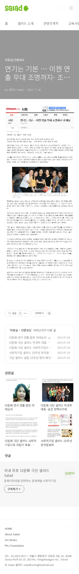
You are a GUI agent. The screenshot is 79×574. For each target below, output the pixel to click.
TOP (71, 529)
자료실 (14, 330)
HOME (8, 528)
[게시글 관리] (25, 313)
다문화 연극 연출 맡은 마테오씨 (28, 337)
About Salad (12, 534)
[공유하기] (20, 313)
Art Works (11, 540)
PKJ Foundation (14, 545)
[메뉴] (71, 8)
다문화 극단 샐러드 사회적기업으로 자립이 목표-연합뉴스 (30, 350)
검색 (62, 8)
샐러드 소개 (26, 23)
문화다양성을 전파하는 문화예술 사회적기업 (30, 481)
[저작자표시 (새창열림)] (49, 313)
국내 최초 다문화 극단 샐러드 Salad (26, 473)
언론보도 (26, 330)
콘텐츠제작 (51, 23)
